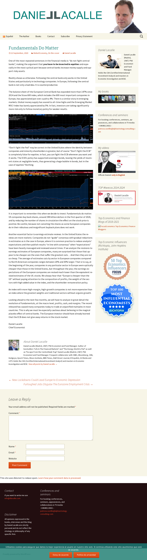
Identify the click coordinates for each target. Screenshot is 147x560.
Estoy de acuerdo (61, 555)
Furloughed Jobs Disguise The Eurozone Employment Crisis (58, 384)
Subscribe (65, 36)
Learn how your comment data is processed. (59, 477)
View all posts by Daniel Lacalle (43, 364)
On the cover (53, 53)
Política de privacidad (86, 555)
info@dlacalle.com (12, 498)
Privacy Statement (84, 36)
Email (12, 452)
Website (13, 458)
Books (38, 36)
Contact (51, 36)
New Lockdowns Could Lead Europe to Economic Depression (44, 380)
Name (12, 446)
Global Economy (40, 53)
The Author (24, 36)
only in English (118, 175)
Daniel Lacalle (70, 53)
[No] (143, 551)
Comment (14, 413)
